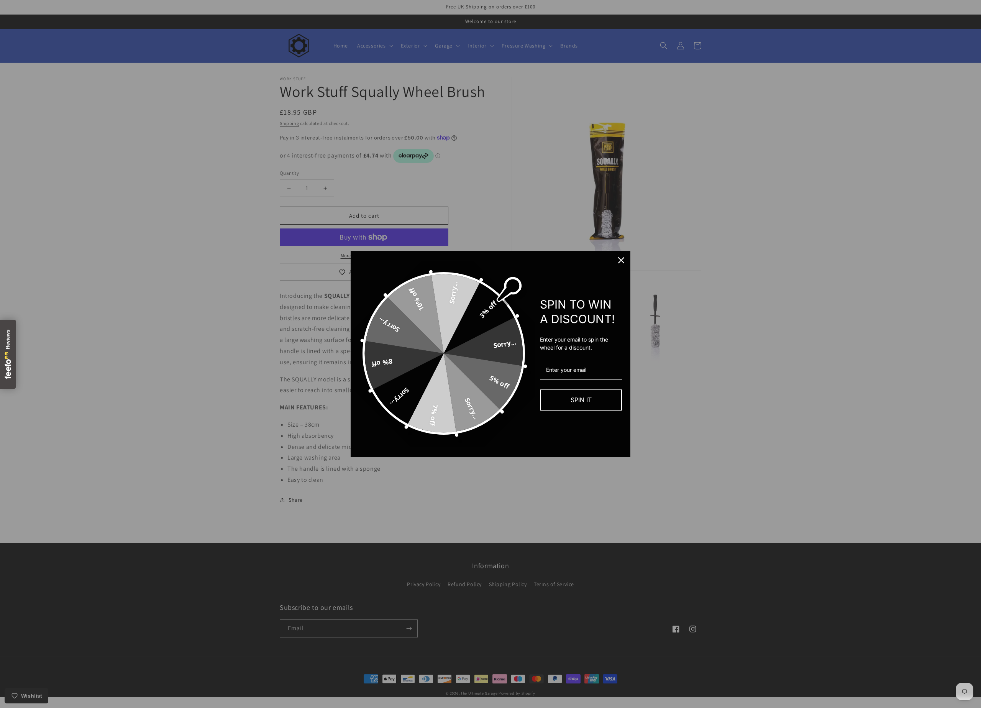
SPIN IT (581, 400)
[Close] (621, 260)
